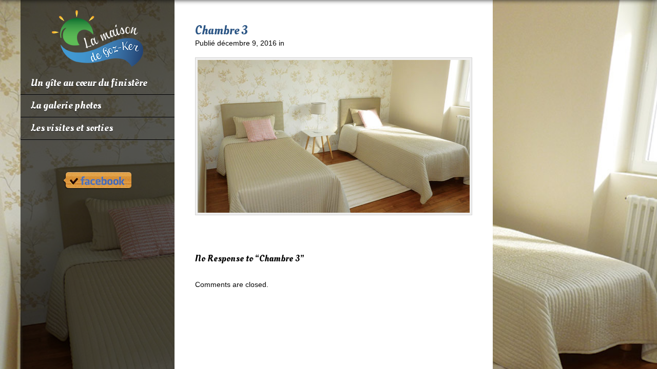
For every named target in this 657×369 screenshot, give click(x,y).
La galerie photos (66, 105)
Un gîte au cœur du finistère (89, 83)
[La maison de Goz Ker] (98, 62)
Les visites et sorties (72, 128)
